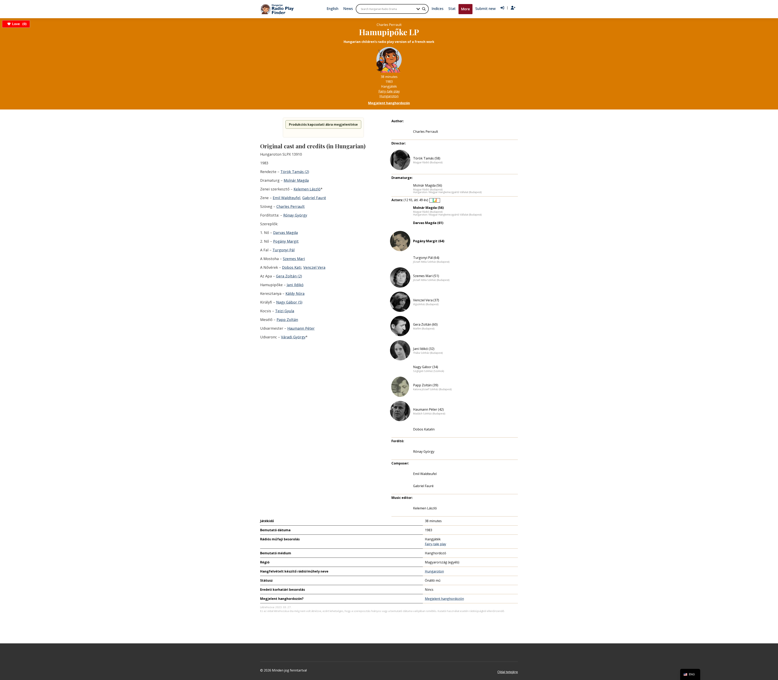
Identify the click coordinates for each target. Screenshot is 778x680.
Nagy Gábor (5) (289, 302)
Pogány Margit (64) (428, 241)
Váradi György (293, 337)
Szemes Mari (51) (426, 276)
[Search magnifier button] (424, 9)
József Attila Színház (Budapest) (431, 261)
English (332, 8)
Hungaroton (389, 96)
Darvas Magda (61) (428, 223)
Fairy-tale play (389, 91)
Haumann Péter (301, 328)
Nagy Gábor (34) (425, 367)
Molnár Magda (296, 180)
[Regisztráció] (513, 8)
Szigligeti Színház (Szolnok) (428, 371)
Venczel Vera (314, 267)
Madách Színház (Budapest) (429, 413)
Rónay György (295, 215)
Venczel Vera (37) (426, 300)
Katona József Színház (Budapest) (432, 389)
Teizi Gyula (284, 310)
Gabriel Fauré (314, 197)
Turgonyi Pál (284, 250)
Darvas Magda (285, 232)
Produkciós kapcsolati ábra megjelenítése (323, 124)
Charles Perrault (290, 206)
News (348, 8)
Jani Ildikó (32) (423, 348)
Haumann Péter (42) (428, 409)
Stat (452, 8)
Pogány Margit (286, 241)
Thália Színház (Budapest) (428, 353)
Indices (438, 8)
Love (18, 24)
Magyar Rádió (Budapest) (427, 162)
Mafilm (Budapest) (423, 328)
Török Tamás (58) (426, 158)
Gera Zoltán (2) (289, 276)
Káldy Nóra (295, 293)
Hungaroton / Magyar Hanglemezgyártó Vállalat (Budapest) (447, 192)
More (465, 9)
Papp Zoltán (287, 319)
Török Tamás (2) (294, 171)
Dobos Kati (291, 267)
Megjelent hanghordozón (389, 103)
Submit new (485, 8)
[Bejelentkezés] (502, 8)
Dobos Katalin (424, 429)
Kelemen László (307, 189)
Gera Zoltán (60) (425, 324)
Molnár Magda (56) (427, 185)
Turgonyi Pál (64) (426, 257)
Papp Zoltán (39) (425, 385)
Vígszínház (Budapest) (425, 304)
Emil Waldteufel (286, 197)
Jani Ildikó (295, 284)
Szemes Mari (294, 258)
